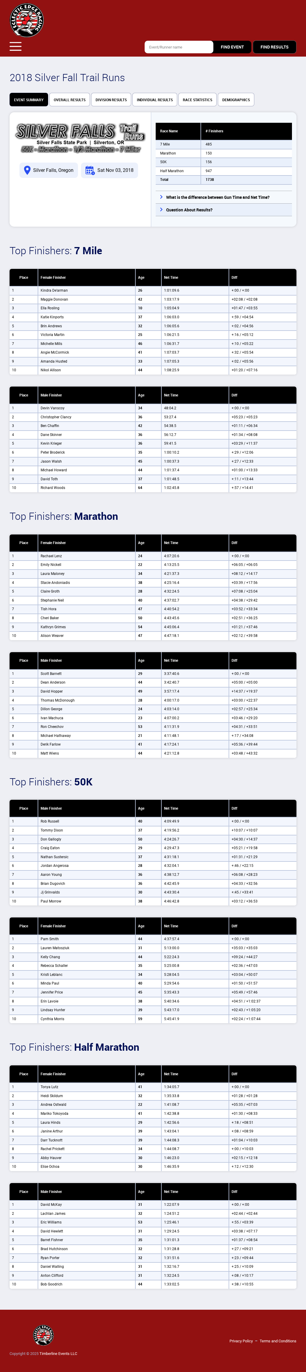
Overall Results (69, 100)
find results (275, 47)
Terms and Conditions (278, 1341)
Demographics (236, 100)
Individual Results (155, 100)
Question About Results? (189, 210)
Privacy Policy (241, 1341)
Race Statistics (197, 100)
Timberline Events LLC (58, 1353)
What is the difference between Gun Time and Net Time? (218, 197)
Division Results (111, 100)
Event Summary (29, 100)
